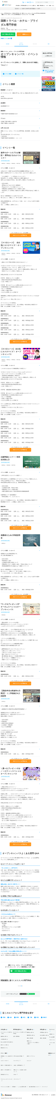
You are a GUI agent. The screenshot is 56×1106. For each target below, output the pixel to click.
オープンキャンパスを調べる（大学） (6, 1033)
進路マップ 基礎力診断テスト (6, 1065)
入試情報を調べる (4, 1039)
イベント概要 (8, 73)
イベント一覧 (20, 73)
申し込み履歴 (52, 1037)
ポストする (24, 993)
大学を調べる (18, 5)
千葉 (31, 1017)
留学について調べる (5, 1044)
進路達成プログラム (5, 1074)
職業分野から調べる (31, 1035)
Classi (15, 1074)
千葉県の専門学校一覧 (16, 13)
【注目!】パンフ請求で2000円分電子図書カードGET (27, 8)
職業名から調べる (30, 1032)
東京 (37, 1017)
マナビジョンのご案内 (5, 1086)
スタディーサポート (5, 1060)
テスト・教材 (48, 5)
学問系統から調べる (44, 1032)
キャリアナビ (16, 1060)
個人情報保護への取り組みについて (40, 1094)
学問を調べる (43, 1029)
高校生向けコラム (4, 1047)
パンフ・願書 (24, 34)
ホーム (2, 13)
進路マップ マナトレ (31, 1056)
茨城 (4, 1017)
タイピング (29, 1060)
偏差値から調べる (4, 1036)
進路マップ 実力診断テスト (6, 1069)
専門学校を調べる (24, 5)
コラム (53, 5)
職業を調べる (30, 1029)
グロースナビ (16, 1079)
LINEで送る (32, 993)
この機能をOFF (48, 55)
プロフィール (52, 1039)
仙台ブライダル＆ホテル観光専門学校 (49, 71)
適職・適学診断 (30, 1038)
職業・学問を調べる (40, 5)
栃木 (11, 1017)
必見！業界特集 (16, 1036)
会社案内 (53, 1094)
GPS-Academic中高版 (18, 1056)
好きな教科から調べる (44, 1035)
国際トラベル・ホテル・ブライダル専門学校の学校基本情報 (33, 13)
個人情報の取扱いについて (34, 1086)
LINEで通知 (8, 34)
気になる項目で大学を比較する (7, 1042)
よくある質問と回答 (22, 1086)
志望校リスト (52, 1034)
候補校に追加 (5, 38)
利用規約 (14, 1086)
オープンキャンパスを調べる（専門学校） (19, 1033)
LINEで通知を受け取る (20, 971)
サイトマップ (44, 1086)
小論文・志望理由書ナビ (18, 1065)
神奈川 (45, 1017)
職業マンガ (33, 1042)
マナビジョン (6, 5)
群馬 (17, 1017)
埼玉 (24, 1017)
